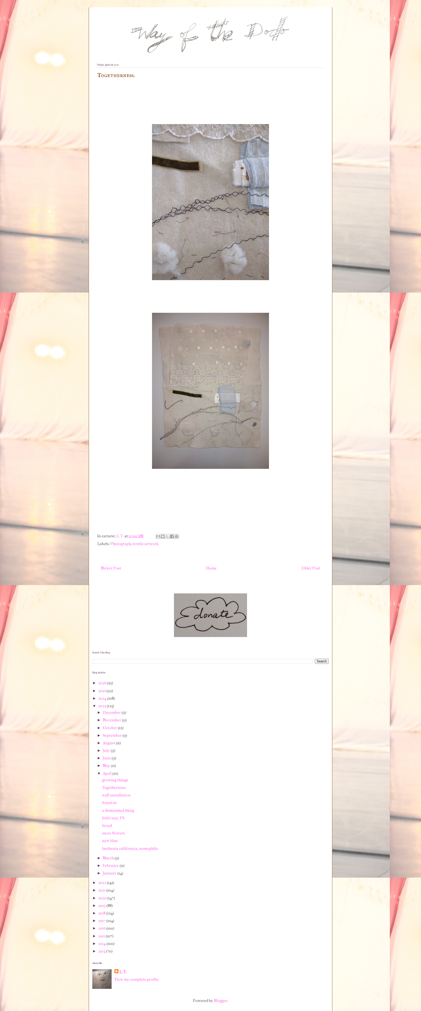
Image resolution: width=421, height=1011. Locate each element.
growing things (115, 780)
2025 (102, 690)
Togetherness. (114, 787)
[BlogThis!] (162, 536)
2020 (102, 898)
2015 (102, 936)
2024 (102, 698)
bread (107, 825)
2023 (102, 706)
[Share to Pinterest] (176, 536)
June (107, 758)
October (110, 728)
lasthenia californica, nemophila (130, 848)
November (112, 720)
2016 (102, 928)
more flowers (113, 833)
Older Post (311, 568)
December (112, 712)
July (107, 750)
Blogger (220, 1000)
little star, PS (113, 818)
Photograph (120, 543)
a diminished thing (118, 810)
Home (211, 568)
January (110, 873)
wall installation (116, 795)
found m (109, 802)
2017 (102, 920)
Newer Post (111, 568)
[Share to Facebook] (172, 536)
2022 (102, 882)
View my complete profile (137, 979)
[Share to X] (167, 536)
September (113, 735)
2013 (102, 951)
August (109, 743)
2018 (102, 913)
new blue (110, 840)
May (107, 765)
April (107, 773)
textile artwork (146, 543)
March (109, 858)
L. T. (123, 972)
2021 (102, 890)
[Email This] (158, 536)
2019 (102, 905)
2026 (102, 683)
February (111, 865)
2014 (102, 943)
